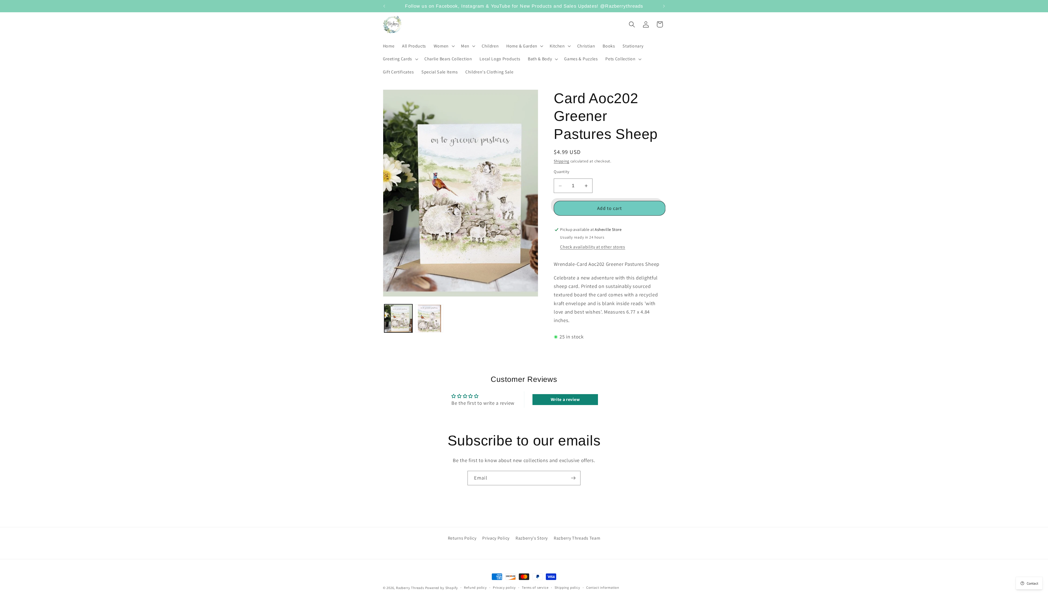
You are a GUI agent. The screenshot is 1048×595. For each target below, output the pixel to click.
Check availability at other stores (592, 247)
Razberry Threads (410, 587)
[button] (443, 46)
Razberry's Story (532, 538)
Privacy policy (504, 587)
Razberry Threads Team (577, 538)
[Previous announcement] (384, 6)
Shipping (561, 161)
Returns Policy (462, 538)
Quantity (562, 171)
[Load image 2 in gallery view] (429, 318)
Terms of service (535, 587)
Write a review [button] (565, 399)
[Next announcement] (664, 6)
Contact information (602, 587)
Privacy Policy (496, 538)
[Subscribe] (573, 478)
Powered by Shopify (441, 587)
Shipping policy (567, 587)
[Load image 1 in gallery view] (398, 318)
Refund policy (475, 587)
